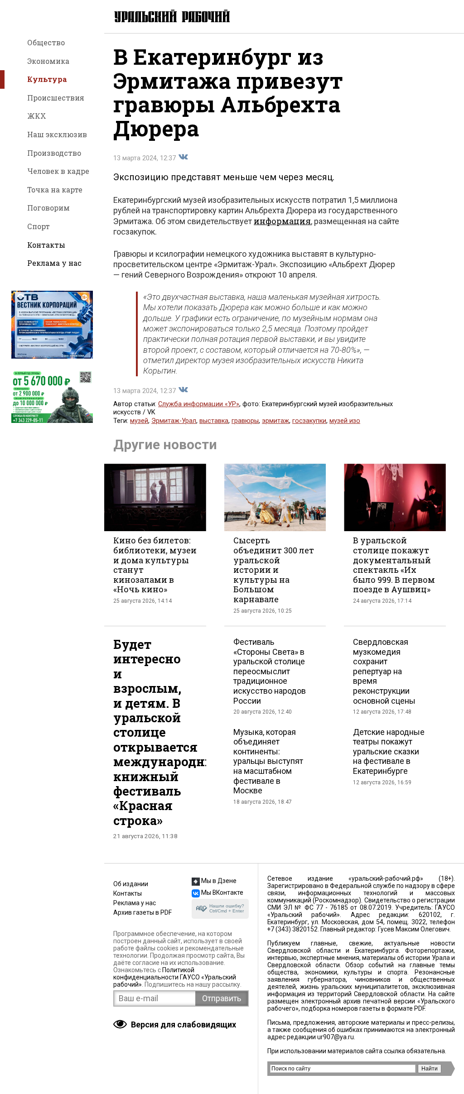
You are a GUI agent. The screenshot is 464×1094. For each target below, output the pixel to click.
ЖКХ (36, 115)
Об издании (130, 884)
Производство (54, 153)
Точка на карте (54, 189)
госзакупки (309, 421)
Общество (46, 42)
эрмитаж (275, 421)
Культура (47, 79)
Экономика (48, 61)
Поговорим (48, 207)
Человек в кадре (58, 171)
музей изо (344, 421)
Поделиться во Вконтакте (183, 157)
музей (139, 421)
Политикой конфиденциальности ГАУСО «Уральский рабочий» (174, 977)
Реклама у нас (54, 263)
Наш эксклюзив (57, 134)
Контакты (46, 245)
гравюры (245, 421)
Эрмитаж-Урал (173, 421)
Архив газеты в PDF (142, 912)
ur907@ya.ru (335, 1037)
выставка (213, 421)
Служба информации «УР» (198, 404)
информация (282, 221)
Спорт (38, 226)
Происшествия (55, 97)
